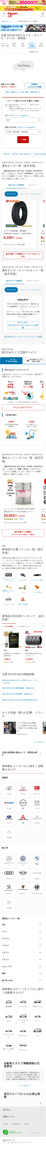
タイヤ (6, 154)
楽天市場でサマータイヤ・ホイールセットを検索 (23, 337)
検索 (24, 140)
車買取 (14, 45)
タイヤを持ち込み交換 (12, 360)
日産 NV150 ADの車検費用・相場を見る (17, 694)
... (15, 21)
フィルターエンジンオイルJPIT (17, 523)
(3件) (11, 662)
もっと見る (38, 742)
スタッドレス (24, 194)
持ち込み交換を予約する (23, 407)
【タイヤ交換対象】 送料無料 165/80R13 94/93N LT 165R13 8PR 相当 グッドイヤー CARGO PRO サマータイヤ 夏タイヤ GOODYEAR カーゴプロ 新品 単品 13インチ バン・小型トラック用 (19, 232)
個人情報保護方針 (16, 1124)
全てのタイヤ (33, 185)
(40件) (33, 662)
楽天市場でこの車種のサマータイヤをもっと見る (23, 255)
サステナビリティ (27, 1142)
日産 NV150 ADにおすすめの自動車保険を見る (20, 700)
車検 (22, 45)
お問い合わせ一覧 (16, 1142)
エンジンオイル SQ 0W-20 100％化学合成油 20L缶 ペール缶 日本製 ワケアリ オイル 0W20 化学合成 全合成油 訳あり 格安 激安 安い (19, 510)
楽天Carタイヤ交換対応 (16, 185)
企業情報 (5, 1124)
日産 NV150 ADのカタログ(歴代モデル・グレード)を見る (20, 681)
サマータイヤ (11, 194)
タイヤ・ (32, 45)
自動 (41, 45)
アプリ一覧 (6, 1142)
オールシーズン (36, 194)
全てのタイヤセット (33, 281)
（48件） (21, 519)
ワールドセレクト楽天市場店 (15, 244)
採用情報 (26, 1124)
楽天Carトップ (7, 21)
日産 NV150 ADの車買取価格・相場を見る (18, 688)
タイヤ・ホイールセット (22, 154)
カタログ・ (5, 45)
